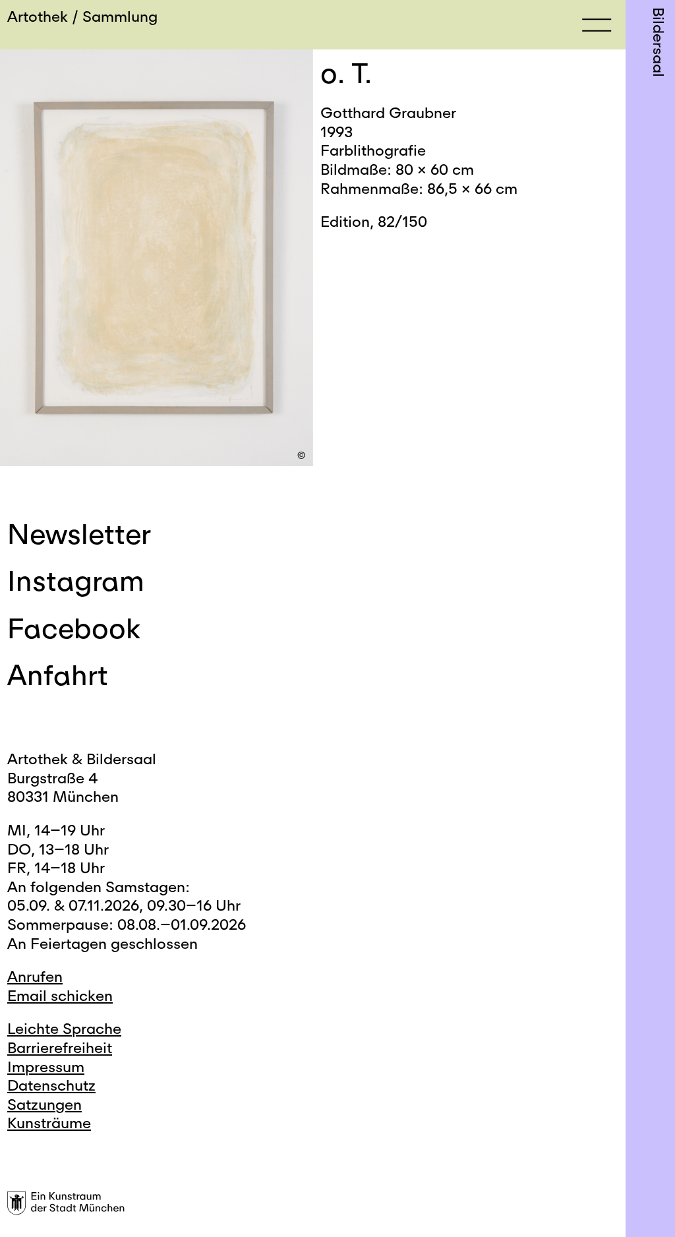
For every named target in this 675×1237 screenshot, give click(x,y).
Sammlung (120, 16)
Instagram (75, 580)
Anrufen (35, 976)
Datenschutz (51, 1085)
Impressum (45, 1066)
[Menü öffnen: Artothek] (596, 24)
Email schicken (60, 995)
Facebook (73, 627)
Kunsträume (49, 1122)
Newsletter (79, 533)
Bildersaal (659, 42)
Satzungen (44, 1104)
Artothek (37, 16)
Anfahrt (57, 674)
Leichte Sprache (64, 1028)
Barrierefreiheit (59, 1047)
